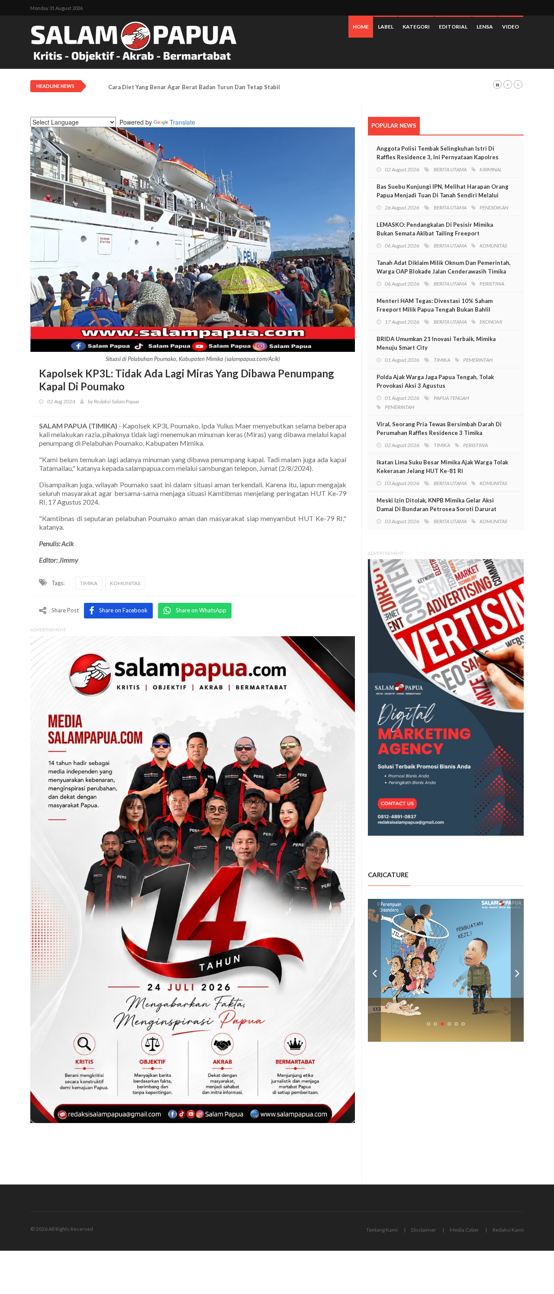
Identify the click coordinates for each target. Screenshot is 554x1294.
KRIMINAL (491, 169)
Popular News (393, 125)
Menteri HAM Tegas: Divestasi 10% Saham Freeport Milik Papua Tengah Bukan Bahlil (435, 305)
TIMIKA (88, 583)
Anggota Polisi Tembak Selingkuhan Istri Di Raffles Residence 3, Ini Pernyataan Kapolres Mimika (438, 157)
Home (361, 26)
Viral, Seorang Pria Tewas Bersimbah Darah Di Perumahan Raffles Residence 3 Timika (439, 428)
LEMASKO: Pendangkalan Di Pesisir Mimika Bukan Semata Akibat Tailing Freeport (435, 229)
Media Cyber (464, 1229)
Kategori (416, 26)
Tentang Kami (382, 1229)
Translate (182, 122)
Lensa (485, 26)
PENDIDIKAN (494, 207)
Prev (374, 970)
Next (517, 970)
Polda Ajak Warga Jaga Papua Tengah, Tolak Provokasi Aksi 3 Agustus (435, 381)
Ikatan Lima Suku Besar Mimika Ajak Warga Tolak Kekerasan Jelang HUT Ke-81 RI (442, 466)
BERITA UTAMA (450, 169)
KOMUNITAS (125, 583)
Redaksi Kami (508, 1229)
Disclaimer (423, 1229)
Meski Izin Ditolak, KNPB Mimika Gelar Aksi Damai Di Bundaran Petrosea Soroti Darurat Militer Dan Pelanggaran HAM (436, 509)
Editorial (453, 26)
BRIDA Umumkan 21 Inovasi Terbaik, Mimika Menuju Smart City (436, 343)
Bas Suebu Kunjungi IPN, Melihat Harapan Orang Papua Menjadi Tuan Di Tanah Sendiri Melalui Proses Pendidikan (443, 195)
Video (510, 26)
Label (385, 26)
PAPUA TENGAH (451, 398)
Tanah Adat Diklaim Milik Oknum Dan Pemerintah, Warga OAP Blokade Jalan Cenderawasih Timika (444, 267)
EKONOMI (491, 322)
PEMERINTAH (478, 360)
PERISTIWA (492, 283)
